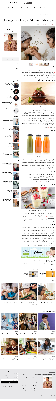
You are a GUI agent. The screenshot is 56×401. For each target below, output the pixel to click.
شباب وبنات (11, 127)
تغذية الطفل (26, 263)
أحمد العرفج (11, 105)
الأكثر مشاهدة (15, 161)
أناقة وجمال (15, 377)
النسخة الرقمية (10, 53)
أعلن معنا (41, 395)
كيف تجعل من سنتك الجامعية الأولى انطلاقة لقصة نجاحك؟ (8, 129)
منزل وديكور (11, 143)
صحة (12, 151)
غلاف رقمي (25, 388)
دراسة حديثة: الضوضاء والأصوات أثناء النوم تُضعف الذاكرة (7, 154)
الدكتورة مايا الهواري (10, 97)
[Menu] (54, 2)
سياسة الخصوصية (47, 395)
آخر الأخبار (25, 390)
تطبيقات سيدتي (24, 385)
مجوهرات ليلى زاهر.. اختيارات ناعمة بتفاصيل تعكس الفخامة (7, 200)
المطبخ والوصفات (5, 375)
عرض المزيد (28, 364)
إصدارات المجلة (10, 30)
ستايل (36, 379)
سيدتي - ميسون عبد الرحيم (45, 24)
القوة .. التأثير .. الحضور (16, 63)
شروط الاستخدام (53, 395)
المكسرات (45, 217)
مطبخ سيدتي (34, 374)
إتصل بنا (37, 395)
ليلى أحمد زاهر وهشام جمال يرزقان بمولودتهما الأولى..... (7, 173)
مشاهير (49, 7)
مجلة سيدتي (25, 371)
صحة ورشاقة (36, 7)
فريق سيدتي (25, 382)
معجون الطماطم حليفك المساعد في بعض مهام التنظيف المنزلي (7, 145)
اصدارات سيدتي (34, 388)
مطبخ (12, 7)
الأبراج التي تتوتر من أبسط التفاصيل (8, 120)
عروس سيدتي (34, 385)
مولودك (17, 301)
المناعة (53, 243)
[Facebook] (6, 3)
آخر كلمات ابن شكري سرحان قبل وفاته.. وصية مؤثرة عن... (7, 182)
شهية (46, 169)
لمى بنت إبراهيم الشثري (9, 84)
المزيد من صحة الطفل (48, 311)
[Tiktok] (10, 3)
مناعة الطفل (53, 264)
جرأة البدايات (17, 73)
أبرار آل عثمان (10, 91)
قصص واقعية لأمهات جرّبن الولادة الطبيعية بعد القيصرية (7, 191)
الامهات (30, 263)
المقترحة (39, 77)
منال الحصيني (10, 110)
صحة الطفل (53, 24)
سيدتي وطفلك (28, 7)
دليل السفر (35, 390)
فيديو (7, 7)
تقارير (36, 382)
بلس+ (17, 7)
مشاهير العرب (11, 135)
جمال (41, 7)
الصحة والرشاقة (6, 373)
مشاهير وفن (15, 375)
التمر (48, 127)
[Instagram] (8, 3)
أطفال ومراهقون (53, 301)
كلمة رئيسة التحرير (11, 59)
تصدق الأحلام (17, 68)
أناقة (44, 7)
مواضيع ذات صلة (50, 281)
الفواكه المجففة (42, 182)
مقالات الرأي (16, 81)
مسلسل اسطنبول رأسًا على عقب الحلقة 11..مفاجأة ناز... (7, 164)
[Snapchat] (15, 3)
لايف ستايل (22, 7)
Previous (53, 42)
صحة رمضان (39, 263)
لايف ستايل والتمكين (14, 373)
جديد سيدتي (15, 116)
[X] (12, 3)
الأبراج (12, 119)
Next (23, 42)
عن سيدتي (25, 377)
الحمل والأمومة (6, 377)
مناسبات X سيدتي (24, 374)
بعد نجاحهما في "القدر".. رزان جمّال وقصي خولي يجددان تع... (7, 137)
